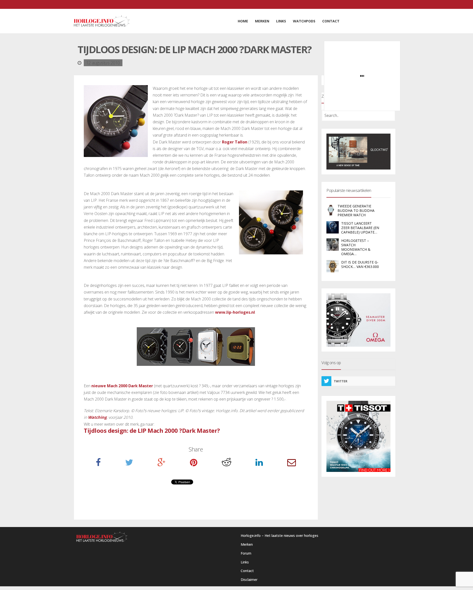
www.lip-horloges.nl (235, 312)
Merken (247, 544)
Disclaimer (249, 579)
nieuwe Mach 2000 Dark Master (122, 385)
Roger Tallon (234, 142)
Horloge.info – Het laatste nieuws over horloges (279, 535)
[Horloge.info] (101, 21)
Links (245, 562)
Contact (247, 570)
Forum (246, 553)
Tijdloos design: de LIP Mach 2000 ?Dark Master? (152, 430)
